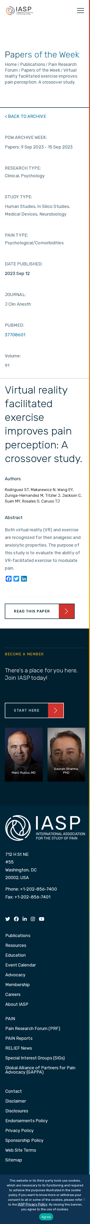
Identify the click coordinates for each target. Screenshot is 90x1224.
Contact (13, 1091)
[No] (84, 1199)
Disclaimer (15, 1101)
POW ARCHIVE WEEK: (26, 137)
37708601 (15, 334)
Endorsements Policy (26, 1121)
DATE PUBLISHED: (24, 264)
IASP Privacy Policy (33, 1204)
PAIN (10, 1019)
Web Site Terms (20, 1150)
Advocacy (15, 975)
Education (15, 955)
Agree (46, 1217)
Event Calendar (20, 965)
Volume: (13, 356)
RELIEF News (18, 1048)
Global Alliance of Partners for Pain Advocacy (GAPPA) (40, 1070)
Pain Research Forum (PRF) (32, 1028)
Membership (17, 985)
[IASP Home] (19, 10)
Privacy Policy (19, 1130)
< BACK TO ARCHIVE (25, 116)
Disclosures (16, 1111)
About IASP (17, 1004)
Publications (17, 935)
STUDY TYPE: (18, 197)
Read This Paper (32, 611)
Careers (13, 994)
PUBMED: (14, 325)
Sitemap (13, 1160)
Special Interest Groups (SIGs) (35, 1058)
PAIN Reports (18, 1038)
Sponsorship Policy (24, 1140)
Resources (15, 945)
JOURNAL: (15, 294)
